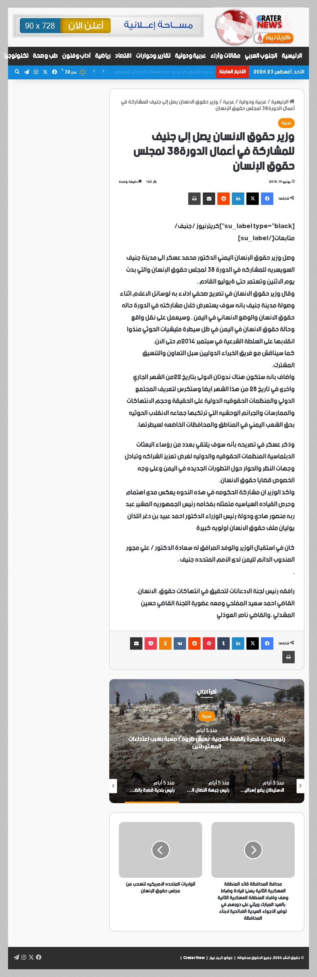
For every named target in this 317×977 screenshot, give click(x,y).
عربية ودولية (190, 56)
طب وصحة (45, 56)
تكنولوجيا (16, 56)
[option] (206, 741)
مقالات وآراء (226, 56)
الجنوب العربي (261, 56)
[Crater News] (258, 27)
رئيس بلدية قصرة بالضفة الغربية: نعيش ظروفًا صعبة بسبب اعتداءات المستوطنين (206, 743)
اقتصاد (123, 56)
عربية (286, 123)
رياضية (103, 56)
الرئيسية (292, 56)
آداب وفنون (76, 56)
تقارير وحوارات (153, 56)
